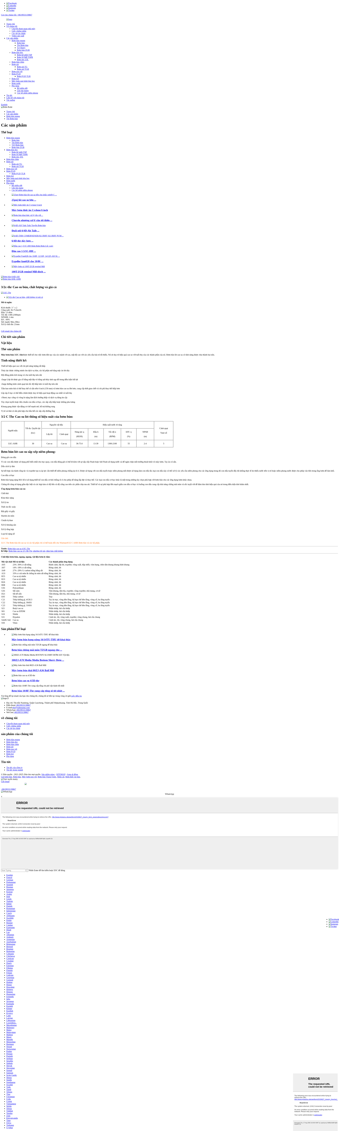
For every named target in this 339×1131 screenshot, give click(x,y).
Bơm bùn (21, 43)
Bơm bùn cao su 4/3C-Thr (19, 549)
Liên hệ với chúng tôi (15, 98)
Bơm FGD (16, 74)
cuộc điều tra (76, 696)
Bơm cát (60, 777)
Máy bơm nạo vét (29, 777)
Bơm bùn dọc (17, 52)
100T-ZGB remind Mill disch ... (29, 271)
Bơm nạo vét (17, 71)
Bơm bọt (15, 79)
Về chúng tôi (11, 26)
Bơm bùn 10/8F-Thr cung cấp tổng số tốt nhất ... (38, 690)
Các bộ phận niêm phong (27, 93)
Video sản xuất (18, 36)
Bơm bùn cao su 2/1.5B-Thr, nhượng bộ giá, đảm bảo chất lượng (36, 551)
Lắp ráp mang (23, 90)
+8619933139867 (23, 705)
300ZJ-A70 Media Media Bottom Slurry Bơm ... (38, 660)
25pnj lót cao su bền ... (24, 200)
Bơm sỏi (15, 64)
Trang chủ (10, 24)
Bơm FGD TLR (24, 76)
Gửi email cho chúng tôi (11, 331)
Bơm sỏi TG (22, 67)
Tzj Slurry (21, 48)
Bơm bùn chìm (18, 62)
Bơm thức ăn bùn (72, 777)
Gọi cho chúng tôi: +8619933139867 (16, 15)
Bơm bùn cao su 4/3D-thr (25, 680)
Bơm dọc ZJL (23, 59)
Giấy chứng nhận (19, 31)
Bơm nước (16, 83)
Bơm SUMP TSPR (25, 57)
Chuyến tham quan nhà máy (23, 29)
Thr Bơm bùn (22, 45)
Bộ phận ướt (22, 88)
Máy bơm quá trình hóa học (23, 81)
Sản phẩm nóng (48, 774)
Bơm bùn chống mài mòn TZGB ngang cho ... (37, 649)
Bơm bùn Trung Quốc (47, 777)
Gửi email (5, 781)
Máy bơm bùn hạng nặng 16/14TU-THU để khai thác (41, 639)
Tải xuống (10, 100)
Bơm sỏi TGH (23, 69)
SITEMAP (60, 774)
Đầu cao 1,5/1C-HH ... (24, 251)
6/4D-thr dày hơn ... (22, 240)
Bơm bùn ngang (18, 40)
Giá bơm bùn (6, 777)
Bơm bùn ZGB (23, 50)
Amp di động (72, 774)
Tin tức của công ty (14, 767)
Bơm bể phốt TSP (24, 55)
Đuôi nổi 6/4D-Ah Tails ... (25, 230)
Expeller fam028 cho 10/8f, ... (27, 261)
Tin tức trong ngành (14, 770)
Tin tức (9, 95)
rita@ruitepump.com (21, 707)
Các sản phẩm (12, 38)
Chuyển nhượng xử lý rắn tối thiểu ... (32, 220)
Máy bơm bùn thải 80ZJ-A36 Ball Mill (33, 670)
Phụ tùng (15, 86)
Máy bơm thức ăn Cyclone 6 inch (30, 210)
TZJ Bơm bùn (17, 145)
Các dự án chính (18, 33)
